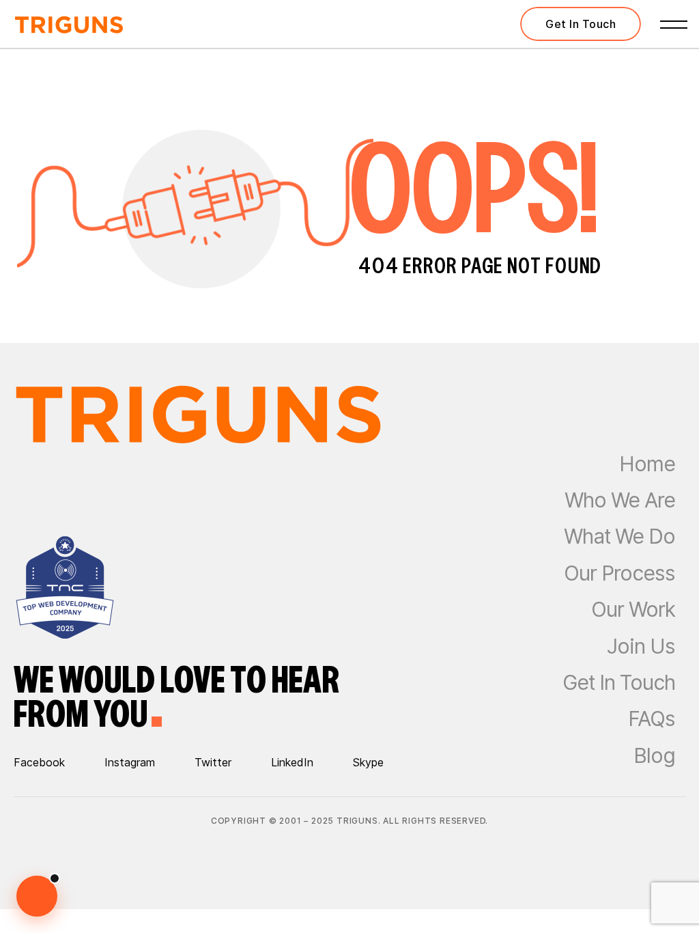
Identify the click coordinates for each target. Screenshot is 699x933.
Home (647, 463)
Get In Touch (618, 682)
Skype (368, 762)
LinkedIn (292, 762)
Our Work (633, 609)
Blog (654, 755)
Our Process (619, 573)
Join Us (641, 646)
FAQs (651, 718)
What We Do (619, 536)
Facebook (39, 762)
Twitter (213, 762)
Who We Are (620, 500)
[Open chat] (36, 896)
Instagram (129, 762)
